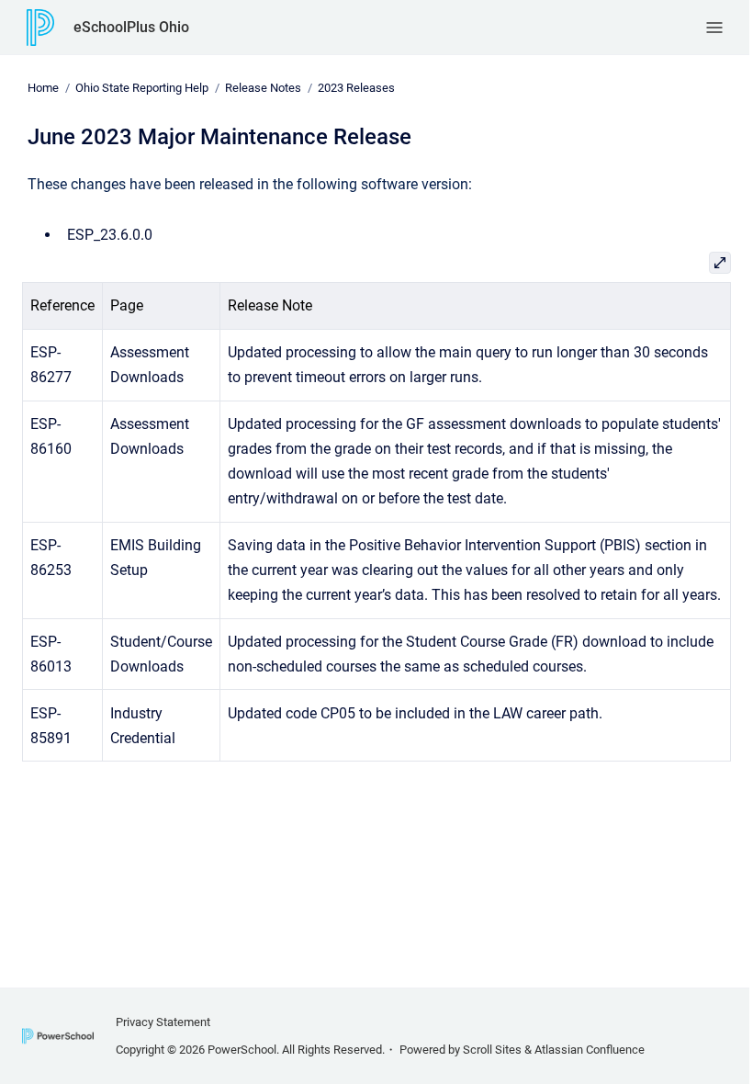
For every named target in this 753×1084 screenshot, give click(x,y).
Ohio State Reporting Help (141, 88)
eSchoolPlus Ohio (131, 27)
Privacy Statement (163, 1022)
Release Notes (263, 88)
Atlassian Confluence (589, 1049)
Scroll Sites (492, 1049)
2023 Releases (356, 88)
